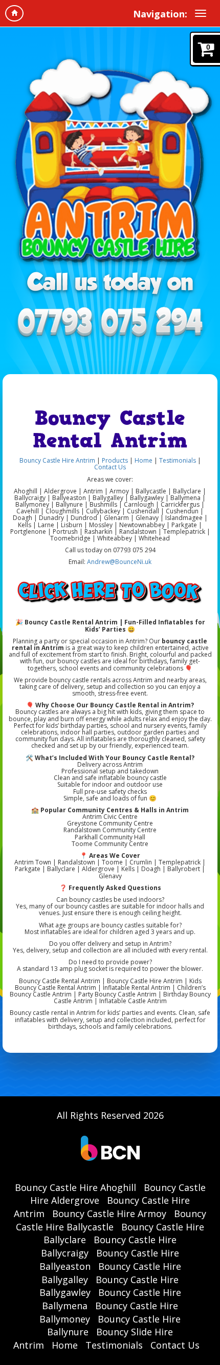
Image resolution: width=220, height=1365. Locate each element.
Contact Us (110, 467)
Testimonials (177, 460)
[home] (14, 13)
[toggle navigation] (200, 13)
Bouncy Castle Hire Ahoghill (75, 1187)
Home (143, 460)
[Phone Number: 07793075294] (110, 323)
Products (115, 460)
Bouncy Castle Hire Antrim (57, 460)
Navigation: (160, 14)
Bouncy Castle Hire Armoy (109, 1213)
